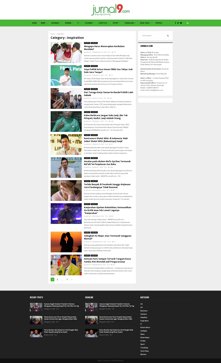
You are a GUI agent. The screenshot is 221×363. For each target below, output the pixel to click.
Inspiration (94, 43)
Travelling (129, 23)
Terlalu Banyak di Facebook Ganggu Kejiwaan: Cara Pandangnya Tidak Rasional (107, 185)
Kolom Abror (145, 327)
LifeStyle (103, 23)
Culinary (89, 23)
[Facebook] (176, 23)
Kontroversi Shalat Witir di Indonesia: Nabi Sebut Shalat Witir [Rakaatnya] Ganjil (106, 139)
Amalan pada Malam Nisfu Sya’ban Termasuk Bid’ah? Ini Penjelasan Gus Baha (107, 162)
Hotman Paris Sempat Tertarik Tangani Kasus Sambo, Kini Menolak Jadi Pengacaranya (107, 260)
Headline (87, 43)
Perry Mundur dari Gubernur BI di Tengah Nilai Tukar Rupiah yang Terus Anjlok (61, 331)
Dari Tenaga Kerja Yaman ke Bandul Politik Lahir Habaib (108, 93)
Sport (115, 23)
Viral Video (145, 23)
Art (141, 304)
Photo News (144, 337)
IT (78, 23)
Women (68, 23)
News (43, 23)
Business (55, 23)
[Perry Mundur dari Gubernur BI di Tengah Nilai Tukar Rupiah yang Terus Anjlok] (36, 333)
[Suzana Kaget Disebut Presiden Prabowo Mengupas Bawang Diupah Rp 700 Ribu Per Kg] (36, 307)
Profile (159, 23)
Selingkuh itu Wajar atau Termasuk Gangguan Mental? (107, 237)
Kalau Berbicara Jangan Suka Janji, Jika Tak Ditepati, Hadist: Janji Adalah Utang (106, 116)
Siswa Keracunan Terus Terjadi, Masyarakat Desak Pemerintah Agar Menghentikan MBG (60, 318)
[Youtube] (181, 23)
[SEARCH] (167, 35)
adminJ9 (88, 52)
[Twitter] (178, 23)
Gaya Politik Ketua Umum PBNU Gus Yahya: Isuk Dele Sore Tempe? (108, 70)
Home (34, 23)
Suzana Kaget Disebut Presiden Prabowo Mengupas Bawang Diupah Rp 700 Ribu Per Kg (61, 305)
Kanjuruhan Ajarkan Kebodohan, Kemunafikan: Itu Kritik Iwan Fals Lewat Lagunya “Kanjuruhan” (108, 210)
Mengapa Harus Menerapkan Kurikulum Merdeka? (104, 47)
